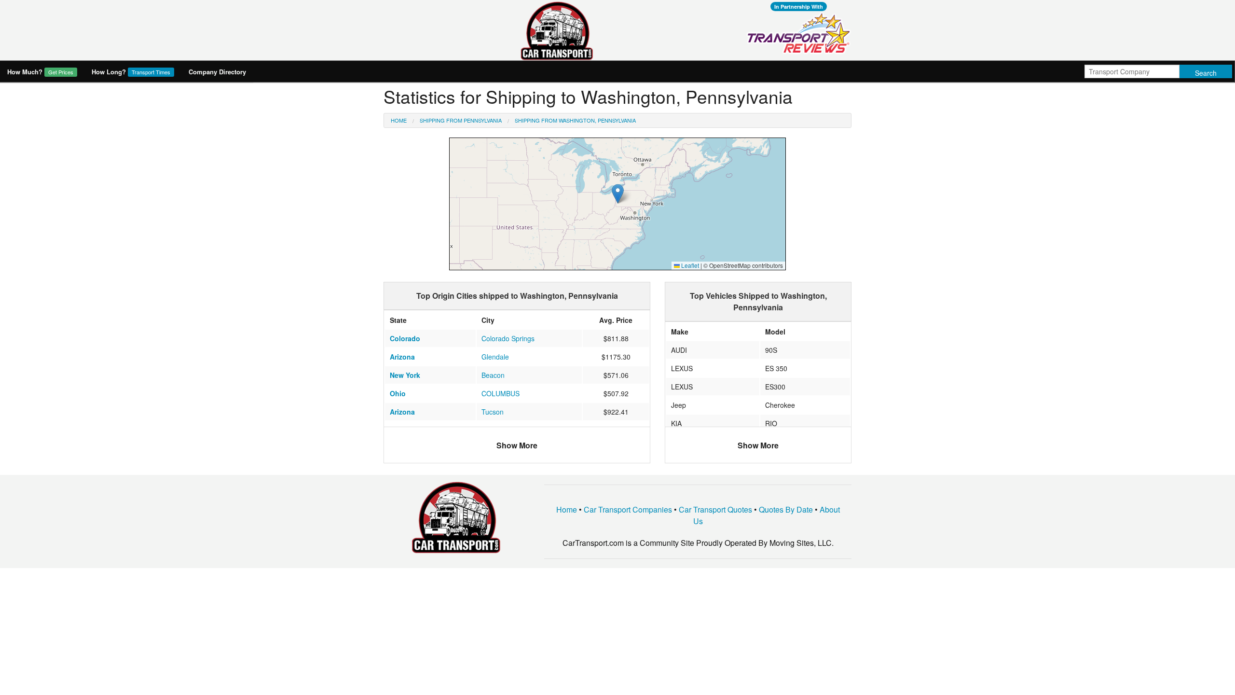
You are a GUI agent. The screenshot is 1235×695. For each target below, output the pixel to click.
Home (399, 120)
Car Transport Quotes (715, 509)
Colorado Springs (508, 338)
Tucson (492, 412)
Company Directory (217, 71)
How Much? (40, 71)
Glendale (495, 356)
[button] (618, 194)
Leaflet (689, 265)
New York (405, 375)
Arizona (402, 356)
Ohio (398, 393)
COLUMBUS (500, 393)
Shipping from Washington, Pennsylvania (575, 120)
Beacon (493, 375)
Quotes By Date (786, 509)
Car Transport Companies (628, 509)
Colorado (405, 338)
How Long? (131, 71)
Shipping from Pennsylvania (461, 120)
